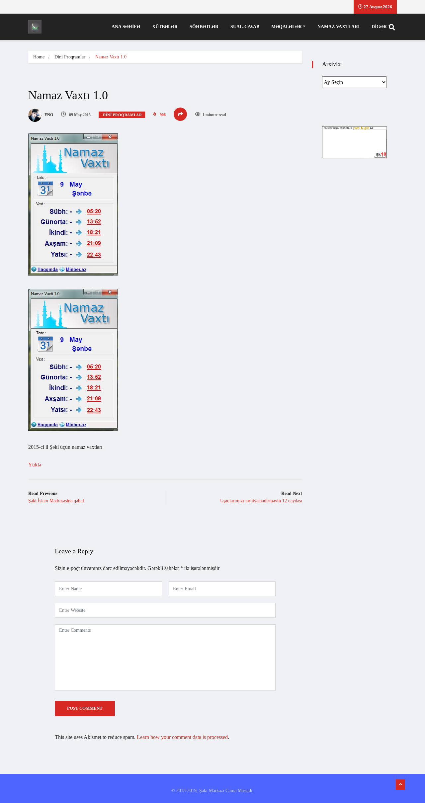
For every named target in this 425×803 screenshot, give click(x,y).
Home (38, 56)
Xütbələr (165, 26)
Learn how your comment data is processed (182, 737)
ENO (48, 115)
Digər (379, 26)
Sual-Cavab (244, 26)
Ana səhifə (126, 26)
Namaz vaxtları (338, 26)
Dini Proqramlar (69, 56)
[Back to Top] (400, 784)
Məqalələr (286, 26)
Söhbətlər (204, 26)
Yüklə (34, 464)
